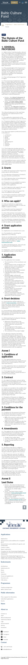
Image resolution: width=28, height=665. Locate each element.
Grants (3, 601)
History (3, 625)
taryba (20, 499)
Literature (3, 574)
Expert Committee (11, 302)
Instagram (6, 634)
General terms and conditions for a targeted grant (13, 541)
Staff (2, 615)
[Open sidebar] (3, 25)
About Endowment (6, 617)
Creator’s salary (5, 547)
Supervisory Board (6, 619)
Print (3, 34)
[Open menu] (26, 2)
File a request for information (9, 597)
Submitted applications (7, 599)
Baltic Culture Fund (6, 589)
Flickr (4, 637)
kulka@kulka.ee (7, 649)
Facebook (6, 631)
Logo (2, 621)
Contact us (4, 613)
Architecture (4, 566)
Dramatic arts (4, 578)
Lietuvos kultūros (14, 499)
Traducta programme (6, 587)
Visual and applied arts (7, 576)
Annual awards (5, 623)
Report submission (6, 549)
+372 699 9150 (7, 646)
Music (2, 570)
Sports (2, 572)
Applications (4, 538)
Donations (3, 627)
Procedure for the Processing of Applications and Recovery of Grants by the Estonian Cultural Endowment (14, 553)
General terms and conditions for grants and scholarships (13, 544)
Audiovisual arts (5, 568)
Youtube (5, 639)
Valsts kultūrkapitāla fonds (11, 241)
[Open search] (19, 2)
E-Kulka (14, 2)
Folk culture (4, 580)
